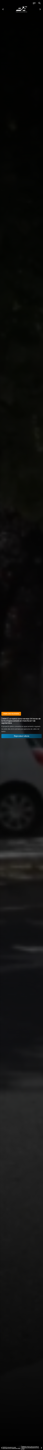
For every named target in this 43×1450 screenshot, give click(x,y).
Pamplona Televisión (11, 714)
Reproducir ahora (21, 736)
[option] (21, 9)
